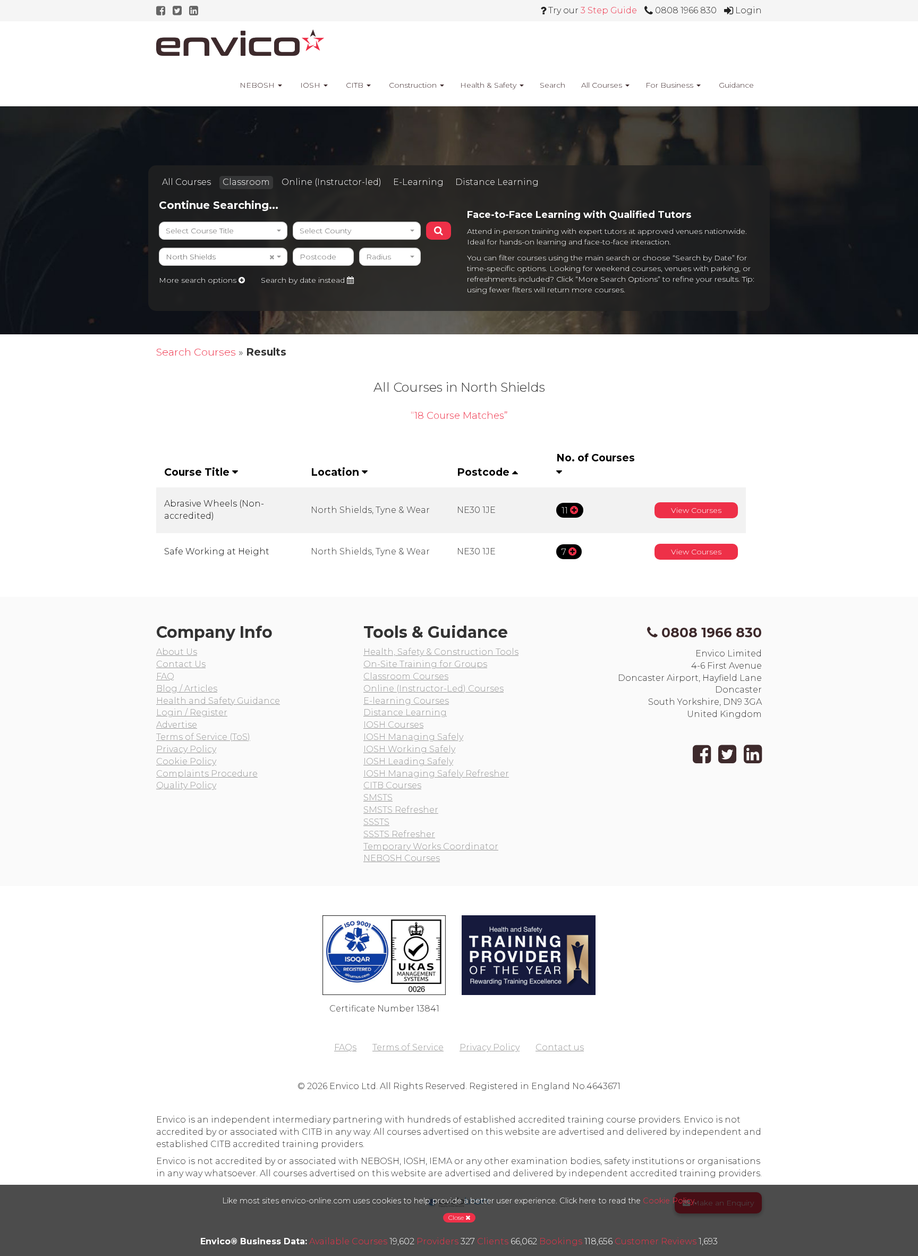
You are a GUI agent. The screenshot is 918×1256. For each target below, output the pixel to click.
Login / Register (191, 712)
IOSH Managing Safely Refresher (436, 774)
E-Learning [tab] (418, 182)
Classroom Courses (405, 676)
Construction (413, 85)
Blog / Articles (186, 689)
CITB (355, 85)
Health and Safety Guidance (218, 701)
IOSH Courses (393, 725)
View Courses (696, 510)
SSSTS (376, 822)
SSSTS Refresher (399, 834)
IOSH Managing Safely (413, 737)
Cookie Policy (186, 761)
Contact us (560, 1047)
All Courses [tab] (186, 182)
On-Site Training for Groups (425, 664)
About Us (176, 652)
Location (336, 472)
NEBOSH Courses (401, 858)
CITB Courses (392, 785)
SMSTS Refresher (400, 810)
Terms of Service (408, 1047)
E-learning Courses (406, 701)
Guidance (735, 85)
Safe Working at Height (216, 551)
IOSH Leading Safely (408, 761)
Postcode (484, 472)
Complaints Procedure (207, 774)
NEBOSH (257, 85)
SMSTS (378, 798)
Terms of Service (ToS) (203, 737)
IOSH (310, 85)
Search (552, 85)
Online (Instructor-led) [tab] (331, 182)
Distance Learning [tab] (497, 182)
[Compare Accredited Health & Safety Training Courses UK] (240, 42)
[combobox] (223, 231)
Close (456, 1217)
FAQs (345, 1047)
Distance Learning (405, 712)
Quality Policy (186, 785)
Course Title (198, 472)
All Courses (602, 85)
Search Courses (196, 351)
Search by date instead (304, 280)
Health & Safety (489, 85)
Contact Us (181, 664)
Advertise (176, 725)
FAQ (165, 676)
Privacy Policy (186, 749)
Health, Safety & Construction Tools (440, 652)
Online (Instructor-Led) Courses (433, 689)
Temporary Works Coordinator (430, 846)
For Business (670, 85)
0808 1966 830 (711, 632)
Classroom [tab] (246, 182)
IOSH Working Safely (409, 749)
